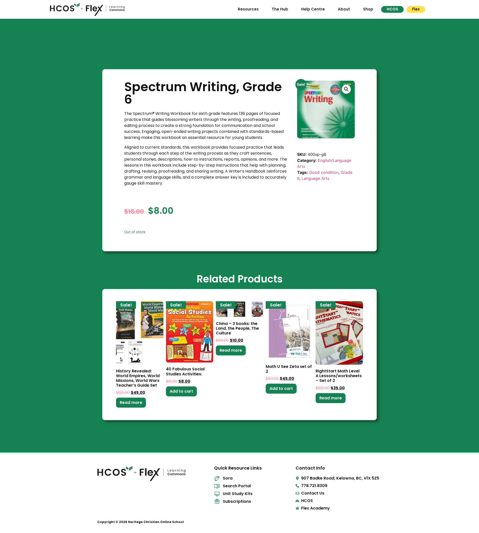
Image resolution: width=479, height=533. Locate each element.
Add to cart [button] (181, 391)
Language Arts (315, 178)
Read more (131, 402)
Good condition (324, 172)
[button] (346, 89)
